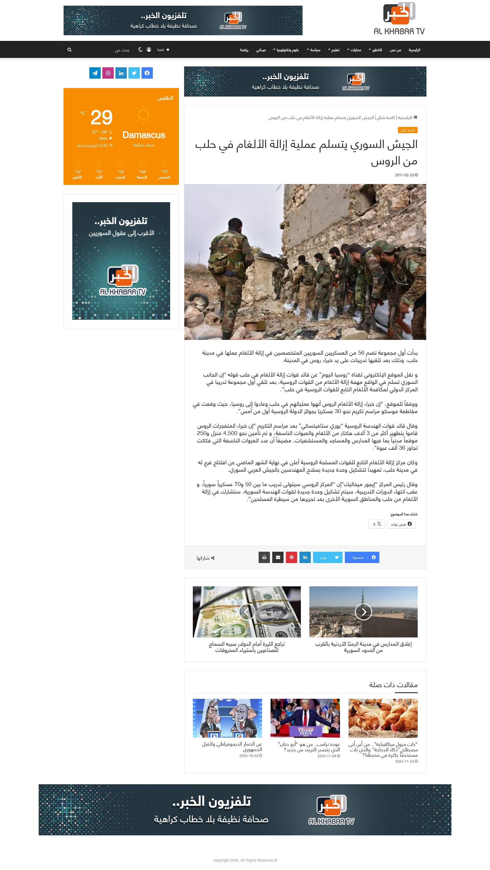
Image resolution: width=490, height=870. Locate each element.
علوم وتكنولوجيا (288, 49)
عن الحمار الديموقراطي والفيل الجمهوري (232, 746)
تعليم (335, 49)
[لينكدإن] (305, 557)
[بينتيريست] (291, 557)
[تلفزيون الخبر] (398, 18)
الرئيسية (415, 49)
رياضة (244, 49)
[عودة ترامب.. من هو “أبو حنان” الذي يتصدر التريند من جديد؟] (305, 718)
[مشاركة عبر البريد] (278, 557)
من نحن (395, 49)
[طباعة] (264, 557)
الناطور (377, 49)
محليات (356, 49)
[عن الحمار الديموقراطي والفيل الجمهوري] (227, 718)
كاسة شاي (386, 117)
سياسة (315, 49)
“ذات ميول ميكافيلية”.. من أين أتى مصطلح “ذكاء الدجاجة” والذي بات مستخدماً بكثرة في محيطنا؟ (383, 749)
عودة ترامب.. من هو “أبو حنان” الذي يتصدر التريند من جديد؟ (309, 746)
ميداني (261, 49)
